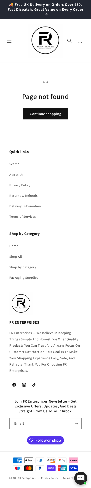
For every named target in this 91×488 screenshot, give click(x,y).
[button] (9, 41)
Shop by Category (22, 267)
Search (14, 164)
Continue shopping (45, 114)
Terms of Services (22, 216)
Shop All (15, 256)
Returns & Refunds (23, 195)
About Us (16, 175)
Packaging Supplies (23, 277)
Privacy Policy (19, 185)
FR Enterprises (27, 478)
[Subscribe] (76, 423)
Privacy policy (49, 478)
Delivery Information (25, 206)
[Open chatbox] (80, 478)
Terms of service (72, 478)
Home (13, 246)
